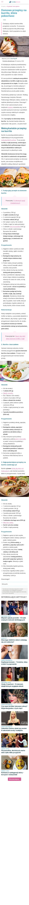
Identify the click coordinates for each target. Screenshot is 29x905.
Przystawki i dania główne (13, 6)
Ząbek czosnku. (8, 393)
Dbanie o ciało (5, 770)
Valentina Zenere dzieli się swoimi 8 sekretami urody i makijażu (14, 729)
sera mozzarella (15, 226)
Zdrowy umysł (5, 748)
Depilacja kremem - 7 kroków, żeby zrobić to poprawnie (14, 663)
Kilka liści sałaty (8, 522)
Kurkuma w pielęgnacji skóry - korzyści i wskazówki (12, 774)
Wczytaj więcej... (14, 779)
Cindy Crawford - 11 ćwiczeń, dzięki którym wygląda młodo (12, 685)
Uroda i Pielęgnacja (6, 660)
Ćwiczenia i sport (6, 616)
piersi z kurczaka (20, 439)
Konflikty (4, 638)
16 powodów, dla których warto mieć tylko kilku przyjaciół (13, 751)
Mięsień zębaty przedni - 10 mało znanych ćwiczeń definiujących (13, 619)
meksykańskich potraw (8, 140)
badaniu (10, 107)
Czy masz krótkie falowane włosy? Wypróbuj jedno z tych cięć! (14, 707)
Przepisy (3, 6)
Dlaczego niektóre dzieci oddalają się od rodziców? (14, 641)
